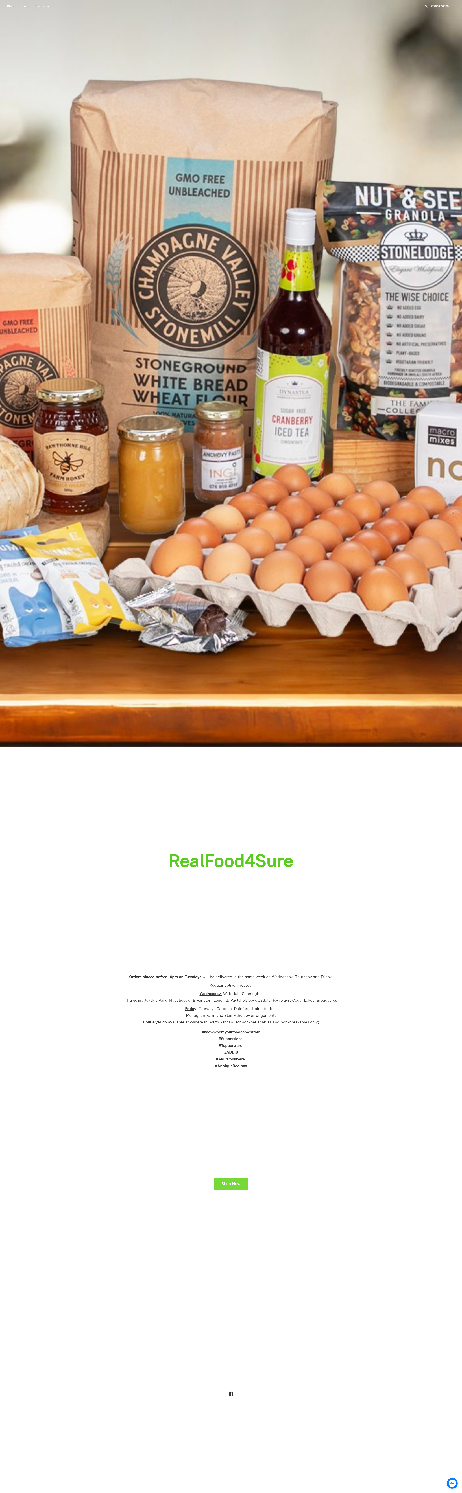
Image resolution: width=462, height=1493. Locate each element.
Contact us (42, 6)
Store (10, 6)
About (25, 6)
